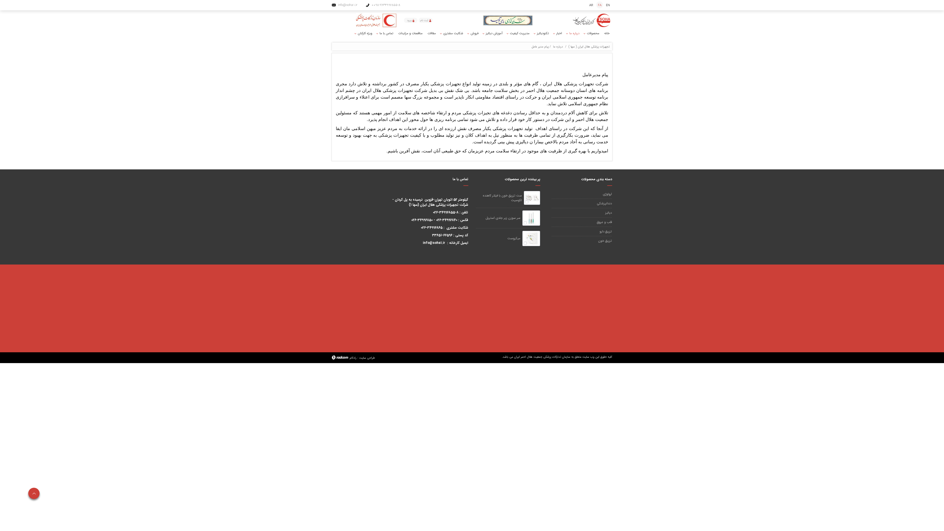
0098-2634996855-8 (385, 5)
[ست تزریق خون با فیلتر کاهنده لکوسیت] (532, 198)
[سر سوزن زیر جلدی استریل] (531, 218)
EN (608, 5)
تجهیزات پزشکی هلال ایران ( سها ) (589, 46)
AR (591, 5)
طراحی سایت (367, 357)
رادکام (353, 357)
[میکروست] (531, 238)
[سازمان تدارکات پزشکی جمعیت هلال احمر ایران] (592, 20)
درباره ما (558, 46)
